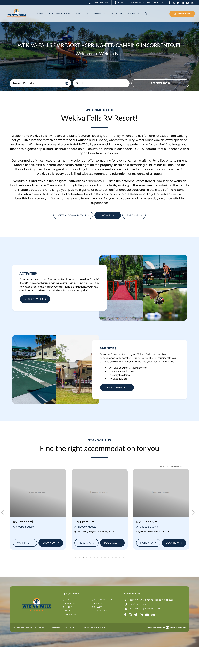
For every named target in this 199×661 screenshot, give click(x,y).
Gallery (98, 607)
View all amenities (116, 387)
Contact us (106, 215)
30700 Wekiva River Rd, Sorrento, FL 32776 (152, 600)
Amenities (99, 13)
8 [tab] (101, 557)
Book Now (184, 13)
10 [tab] (108, 557)
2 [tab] (79, 557)
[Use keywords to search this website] (146, 14)
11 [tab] (112, 557)
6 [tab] (94, 557)
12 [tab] (116, 557)
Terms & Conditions (90, 627)
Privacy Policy (71, 627)
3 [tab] (83, 557)
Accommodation (59, 13)
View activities (34, 299)
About (80, 13)
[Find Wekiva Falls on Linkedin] (183, 2)
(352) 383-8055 (100, 2)
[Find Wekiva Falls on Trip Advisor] (192, 2)
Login (104, 627)
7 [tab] (98, 557)
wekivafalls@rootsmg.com (145, 609)
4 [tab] (87, 557)
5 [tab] (90, 557)
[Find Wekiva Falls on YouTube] (187, 2)
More (131, 13)
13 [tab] (119, 557)
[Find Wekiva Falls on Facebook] (169, 2)
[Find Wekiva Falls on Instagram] (174, 2)
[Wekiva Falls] (36, 611)
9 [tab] (105, 557)
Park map (132, 215)
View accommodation (72, 215)
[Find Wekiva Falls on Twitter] (178, 2)
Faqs (67, 610)
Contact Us (100, 610)
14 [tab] (123, 557)
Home (39, 13)
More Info (23, 542)
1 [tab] (76, 557)
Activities (117, 13)
